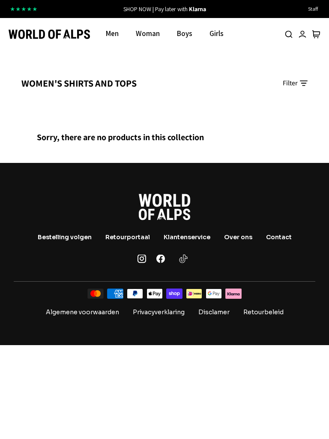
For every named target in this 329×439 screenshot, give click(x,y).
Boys (184, 33)
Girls (216, 33)
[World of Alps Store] (49, 34)
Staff (313, 9)
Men (112, 33)
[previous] (96, 9)
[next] (232, 9)
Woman (148, 33)
